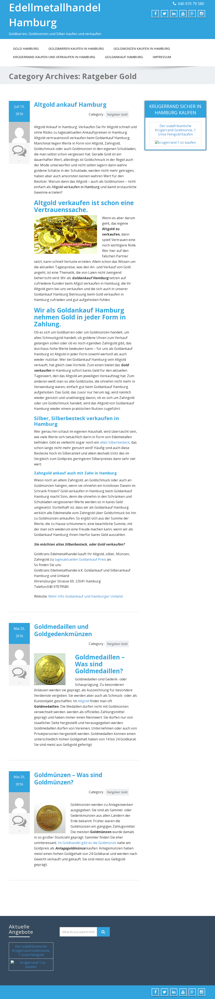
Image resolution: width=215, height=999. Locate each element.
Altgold (83, 701)
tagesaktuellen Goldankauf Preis (80, 559)
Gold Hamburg (26, 48)
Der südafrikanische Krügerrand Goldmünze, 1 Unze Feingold (31, 950)
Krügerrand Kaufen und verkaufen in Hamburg (54, 57)
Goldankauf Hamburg (124, 57)
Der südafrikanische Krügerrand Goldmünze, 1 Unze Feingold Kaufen (175, 130)
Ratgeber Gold (117, 114)
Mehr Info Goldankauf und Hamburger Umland (85, 596)
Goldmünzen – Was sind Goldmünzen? (68, 778)
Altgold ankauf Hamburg (70, 104)
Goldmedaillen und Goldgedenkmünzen (63, 630)
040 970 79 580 (191, 3)
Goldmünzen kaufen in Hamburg (142, 48)
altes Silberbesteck (115, 442)
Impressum (162, 57)
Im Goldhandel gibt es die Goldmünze (87, 842)
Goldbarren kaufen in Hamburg (76, 48)
